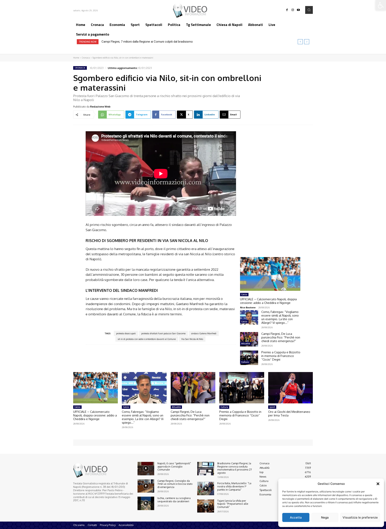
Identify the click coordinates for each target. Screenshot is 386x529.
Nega (325, 517)
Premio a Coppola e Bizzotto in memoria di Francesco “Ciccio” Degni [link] (280, 355)
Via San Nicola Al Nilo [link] (192, 339)
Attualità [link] (245, 343)
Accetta (296, 517)
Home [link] (76, 57)
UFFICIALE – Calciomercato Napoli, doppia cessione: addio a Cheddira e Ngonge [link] (268, 301)
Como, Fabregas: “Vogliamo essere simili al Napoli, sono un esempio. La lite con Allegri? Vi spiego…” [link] (280, 317)
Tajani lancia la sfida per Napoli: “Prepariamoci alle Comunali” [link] (232, 503)
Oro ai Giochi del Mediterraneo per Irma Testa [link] (289, 413)
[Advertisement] (270, 187)
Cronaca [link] (86, 57)
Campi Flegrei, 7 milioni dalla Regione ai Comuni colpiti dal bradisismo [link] (147, 41)
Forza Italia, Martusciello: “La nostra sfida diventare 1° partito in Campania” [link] (234, 486)
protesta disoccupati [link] (126, 333)
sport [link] (272, 407)
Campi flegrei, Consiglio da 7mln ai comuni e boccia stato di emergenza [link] (175, 484)
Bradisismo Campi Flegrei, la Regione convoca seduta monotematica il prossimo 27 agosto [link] (234, 468)
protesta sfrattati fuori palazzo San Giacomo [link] (163, 333)
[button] (378, 484)
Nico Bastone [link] (248, 307)
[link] (381, 5)
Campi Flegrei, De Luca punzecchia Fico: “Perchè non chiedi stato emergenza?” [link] (280, 337)
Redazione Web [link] (100, 106)
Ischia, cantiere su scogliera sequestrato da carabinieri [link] (174, 499)
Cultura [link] (245, 362)
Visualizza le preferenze (360, 517)
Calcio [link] (244, 294)
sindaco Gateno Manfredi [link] (203, 333)
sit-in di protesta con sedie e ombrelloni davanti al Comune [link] (147, 339)
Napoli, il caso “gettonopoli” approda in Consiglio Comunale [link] (174, 466)
